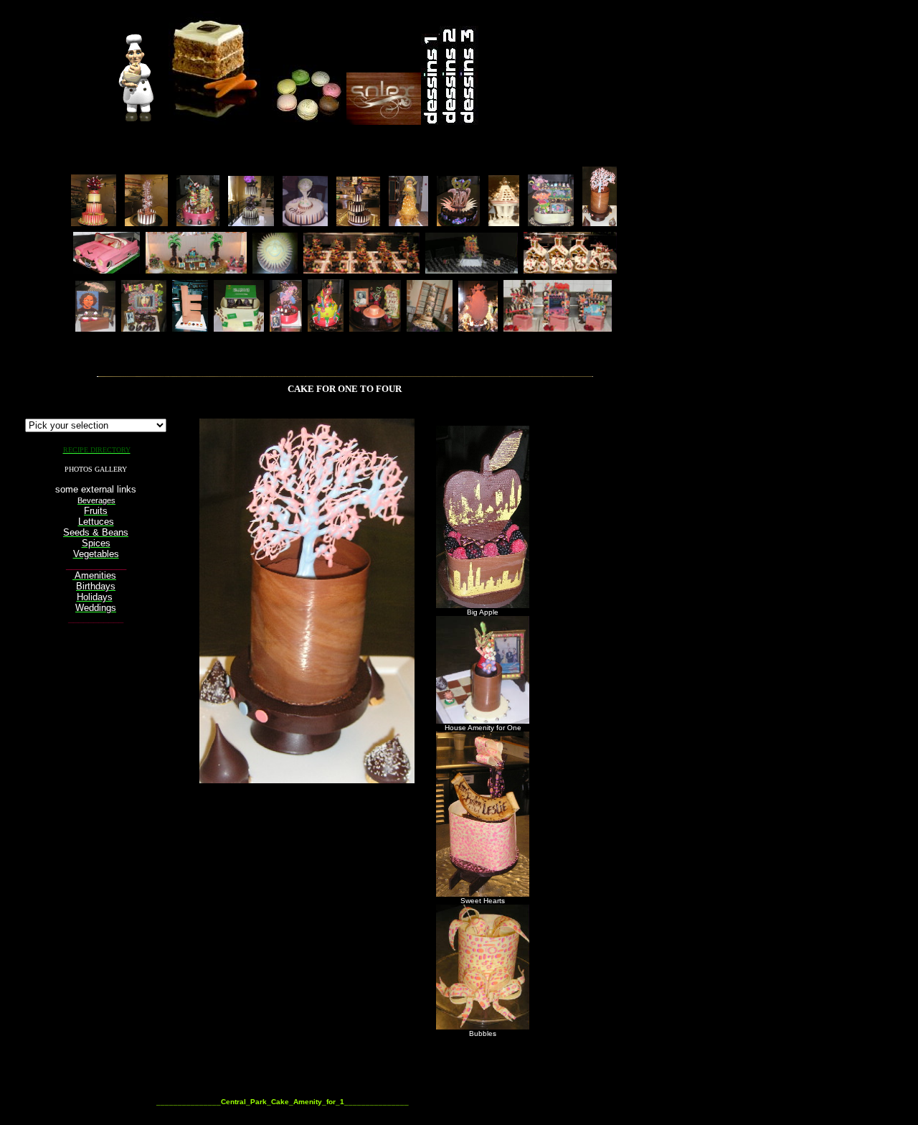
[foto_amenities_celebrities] (557, 328)
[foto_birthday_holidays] (197, 222)
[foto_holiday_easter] (478, 328)
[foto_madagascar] (196, 269)
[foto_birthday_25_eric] (358, 222)
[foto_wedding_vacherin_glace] (503, 222)
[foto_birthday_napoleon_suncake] (275, 269)
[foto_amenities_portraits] (95, 328)
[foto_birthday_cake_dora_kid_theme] (551, 222)
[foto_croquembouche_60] (408, 222)
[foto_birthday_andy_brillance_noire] (458, 222)
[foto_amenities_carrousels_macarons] (361, 269)
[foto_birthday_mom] (375, 328)
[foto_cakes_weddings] (430, 328)
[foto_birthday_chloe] (305, 222)
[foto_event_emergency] (471, 269)
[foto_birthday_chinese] (146, 222)
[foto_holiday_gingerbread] (570, 269)
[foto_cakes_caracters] (286, 328)
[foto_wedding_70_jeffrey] (251, 222)
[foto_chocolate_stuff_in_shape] (190, 328)
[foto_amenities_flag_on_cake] (239, 328)
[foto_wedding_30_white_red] (93, 222)
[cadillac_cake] (106, 269)
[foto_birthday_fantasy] (326, 328)
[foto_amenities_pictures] (143, 328)
